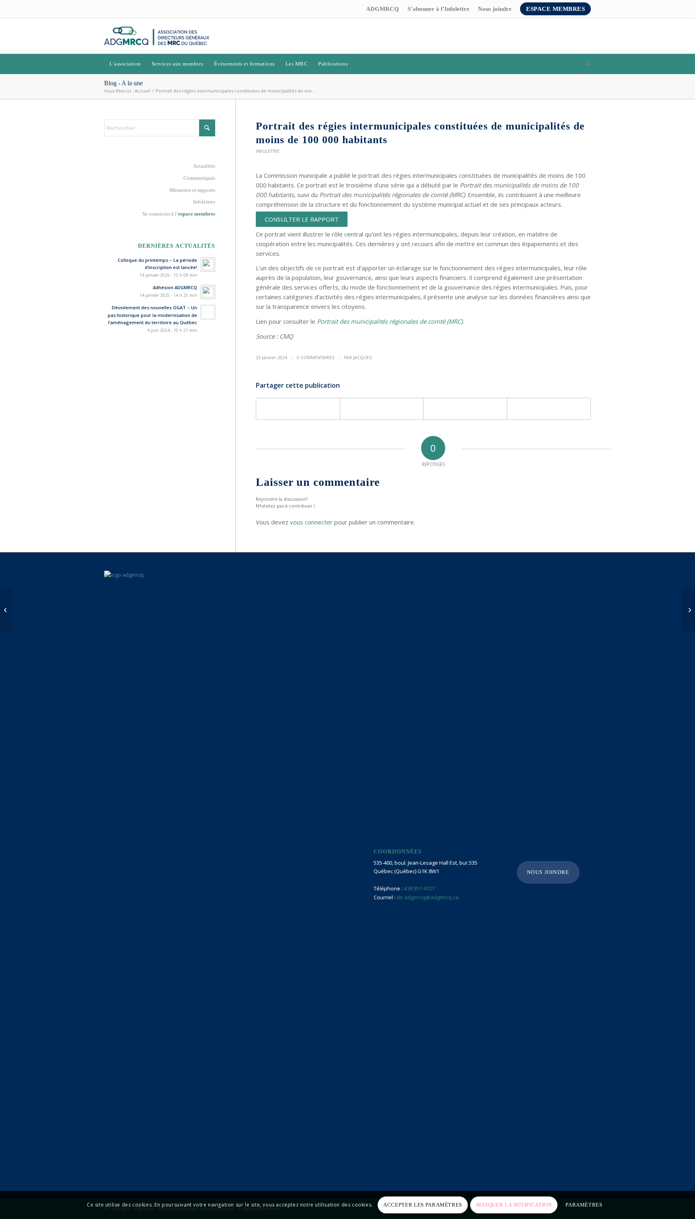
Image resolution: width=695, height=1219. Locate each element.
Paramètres (583, 1205)
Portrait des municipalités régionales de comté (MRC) (390, 321)
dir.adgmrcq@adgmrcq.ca (428, 897)
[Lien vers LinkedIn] (573, 36)
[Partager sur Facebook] (298, 408)
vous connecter (311, 522)
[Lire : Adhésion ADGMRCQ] (208, 292)
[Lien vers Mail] (585, 36)
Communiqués (199, 178)
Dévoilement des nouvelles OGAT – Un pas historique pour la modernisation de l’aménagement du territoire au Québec (152, 315)
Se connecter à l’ (178, 214)
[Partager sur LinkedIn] (465, 408)
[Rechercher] (585, 64)
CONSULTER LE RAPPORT (302, 219)
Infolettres (204, 202)
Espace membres (555, 9)
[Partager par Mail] (548, 408)
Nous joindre (495, 9)
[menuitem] (382, 9)
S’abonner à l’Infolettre (438, 9)
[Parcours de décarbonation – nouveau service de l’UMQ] (6, 610)
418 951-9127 (419, 888)
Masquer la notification (514, 1205)
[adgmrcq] (156, 35)
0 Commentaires (315, 357)
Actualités (204, 166)
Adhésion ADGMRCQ (175, 287)
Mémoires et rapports (192, 190)
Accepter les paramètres (422, 1205)
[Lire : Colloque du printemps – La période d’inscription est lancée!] (208, 264)
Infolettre (268, 151)
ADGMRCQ (382, 9)
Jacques (362, 357)
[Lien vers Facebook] (561, 36)
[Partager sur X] (382, 408)
